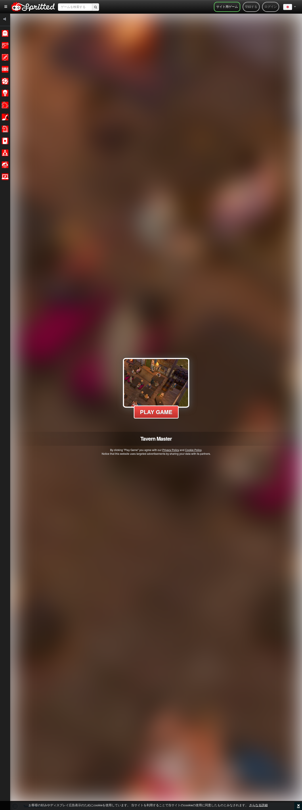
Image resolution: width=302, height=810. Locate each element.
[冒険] (4, 57)
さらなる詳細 (258, 805)
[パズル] (4, 105)
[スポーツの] (4, 81)
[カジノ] (4, 141)
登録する (251, 6)
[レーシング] (4, 69)
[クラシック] (4, 33)
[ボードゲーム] (4, 129)
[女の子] (4, 117)
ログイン (270, 6)
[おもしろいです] (4, 165)
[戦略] (4, 93)
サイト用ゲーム (227, 6)
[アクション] (4, 45)
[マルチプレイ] (4, 153)
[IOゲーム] (4, 177)
